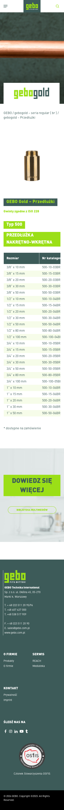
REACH (37, 661)
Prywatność (10, 695)
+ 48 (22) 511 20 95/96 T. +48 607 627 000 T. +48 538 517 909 (18, 610)
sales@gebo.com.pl (18, 628)
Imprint (8, 700)
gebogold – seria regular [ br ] (35, 113)
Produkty (9, 661)
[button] (6, 803)
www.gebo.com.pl (14, 633)
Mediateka (39, 666)
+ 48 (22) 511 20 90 (18, 623)
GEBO (8, 113)
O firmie (8, 666)
